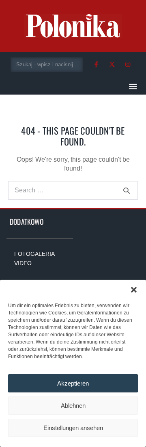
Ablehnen (73, 405)
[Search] (126, 190)
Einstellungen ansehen (73, 427)
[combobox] (47, 64)
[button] (134, 290)
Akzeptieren (73, 383)
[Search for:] (73, 190)
